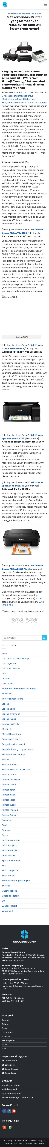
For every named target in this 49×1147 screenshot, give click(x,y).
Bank (4, 653)
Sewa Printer (8, 855)
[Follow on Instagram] (9, 1111)
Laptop (5, 703)
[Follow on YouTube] (14, 1111)
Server (5, 835)
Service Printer (29, 14)
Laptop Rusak (9, 718)
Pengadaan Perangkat (13, 744)
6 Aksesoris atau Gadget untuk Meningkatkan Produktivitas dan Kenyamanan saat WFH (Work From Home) (24, 99)
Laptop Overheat (11, 713)
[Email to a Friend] (27, 620)
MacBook (6, 729)
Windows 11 (7, 911)
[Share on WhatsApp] (13, 620)
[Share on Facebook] (17, 620)
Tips (39, 14)
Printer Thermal (10, 809)
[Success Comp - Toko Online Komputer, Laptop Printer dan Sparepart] (7, 4)
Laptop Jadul (8, 708)
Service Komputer (11, 840)
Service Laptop (9, 845)
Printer (5, 759)
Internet (6, 678)
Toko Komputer (10, 870)
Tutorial (6, 885)
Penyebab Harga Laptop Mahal (18, 749)
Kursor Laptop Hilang (12, 698)
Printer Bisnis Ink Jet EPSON (16, 769)
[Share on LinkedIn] (36, 620)
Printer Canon (9, 774)
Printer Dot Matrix (11, 779)
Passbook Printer (10, 739)
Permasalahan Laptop (13, 754)
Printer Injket (8, 789)
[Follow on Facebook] (4, 1111)
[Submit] (44, 637)
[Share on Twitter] (22, 620)
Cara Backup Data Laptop (15, 658)
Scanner (6, 830)
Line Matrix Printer (11, 724)
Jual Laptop (8, 683)
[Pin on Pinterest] (31, 620)
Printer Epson (9, 784)
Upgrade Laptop (10, 895)
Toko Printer (8, 875)
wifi (3, 900)
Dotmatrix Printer (11, 668)
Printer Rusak (9, 804)
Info (4, 673)
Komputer (7, 693)
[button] (45, 4)
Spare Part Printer (11, 860)
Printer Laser (8, 799)
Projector (7, 820)
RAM (4, 825)
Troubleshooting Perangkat (16, 880)
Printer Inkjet (14, 14)
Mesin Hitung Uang (11, 734)
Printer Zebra (9, 815)
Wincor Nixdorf (9, 905)
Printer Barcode (10, 764)
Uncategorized (9, 890)
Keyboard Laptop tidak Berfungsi (19, 688)
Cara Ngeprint (9, 663)
